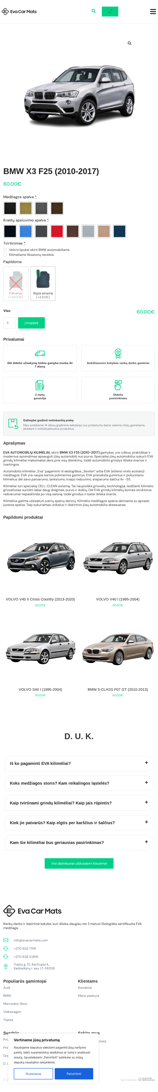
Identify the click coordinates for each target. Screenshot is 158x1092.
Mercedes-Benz (15, 1004)
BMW (7, 996)
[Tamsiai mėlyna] (119, 231)
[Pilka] (41, 208)
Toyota (8, 1020)
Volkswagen (12, 1012)
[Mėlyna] (25, 231)
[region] (53, 1058)
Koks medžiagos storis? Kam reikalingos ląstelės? (59, 783)
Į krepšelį (31, 323)
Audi (6, 987)
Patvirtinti (74, 1074)
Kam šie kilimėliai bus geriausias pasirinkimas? (57, 842)
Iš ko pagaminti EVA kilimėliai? (40, 763)
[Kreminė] (25, 208)
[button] (129, 43)
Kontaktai (85, 987)
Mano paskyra (88, 996)
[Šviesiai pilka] (88, 231)
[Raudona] (57, 231)
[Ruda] (57, 208)
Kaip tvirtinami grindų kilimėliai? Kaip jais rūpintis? (61, 803)
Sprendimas (129, 1080)
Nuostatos (33, 1074)
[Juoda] (10, 208)
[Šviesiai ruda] (104, 231)
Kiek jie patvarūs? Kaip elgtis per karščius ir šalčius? (62, 822)
